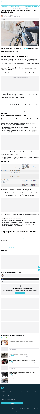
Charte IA (35, 408)
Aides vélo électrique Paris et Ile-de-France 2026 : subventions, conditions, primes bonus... (23, 379)
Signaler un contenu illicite (5, 409)
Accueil (2, 8)
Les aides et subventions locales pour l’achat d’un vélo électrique (15, 245)
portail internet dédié (28, 194)
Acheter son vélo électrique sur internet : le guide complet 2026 (21, 341)
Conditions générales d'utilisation (28, 408)
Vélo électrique (9, 8)
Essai (9, 337)
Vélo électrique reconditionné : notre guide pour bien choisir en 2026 (22, 360)
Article (2, 337)
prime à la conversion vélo (24, 153)
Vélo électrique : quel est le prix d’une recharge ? (18, 354)
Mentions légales (9, 408)
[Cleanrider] (5, 1)
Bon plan (6, 337)
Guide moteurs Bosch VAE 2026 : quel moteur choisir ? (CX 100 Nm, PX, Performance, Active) (22, 373)
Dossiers (5, 8)
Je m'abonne (12, 403)
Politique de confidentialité (17, 408)
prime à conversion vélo (22, 238)
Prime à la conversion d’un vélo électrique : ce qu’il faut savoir (14, 247)
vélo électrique (25, 48)
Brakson (20, 411)
